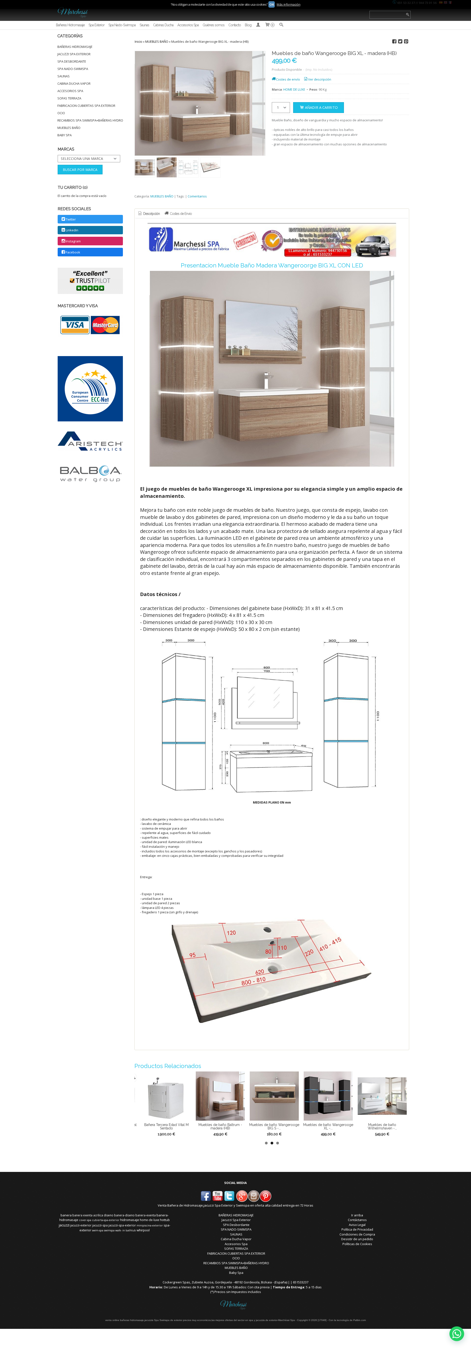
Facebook (73, 252)
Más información (288, 4)
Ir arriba (357, 1215)
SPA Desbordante (71, 61)
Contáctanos (357, 1220)
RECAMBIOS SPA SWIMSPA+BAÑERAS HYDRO (90, 120)
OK (271, 4)
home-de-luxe (149, 1220)
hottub (165, 1220)
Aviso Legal (357, 1225)
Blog (248, 25)
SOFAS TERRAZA (69, 98)
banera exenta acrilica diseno (92, 1215)
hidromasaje (129, 1220)
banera (66, 1215)
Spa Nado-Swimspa (122, 25)
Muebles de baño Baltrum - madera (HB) (180, 1126)
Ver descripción (319, 79)
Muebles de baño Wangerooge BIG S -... (234, 1126)
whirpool (143, 1230)
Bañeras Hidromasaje (70, 25)
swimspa (109, 1230)
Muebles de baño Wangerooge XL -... (288, 1126)
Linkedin (72, 230)
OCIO (61, 113)
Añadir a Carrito (321, 107)
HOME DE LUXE (294, 89)
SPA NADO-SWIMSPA (72, 69)
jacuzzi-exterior (81, 1225)
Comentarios (197, 196)
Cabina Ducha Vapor (74, 83)
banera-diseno (124, 1215)
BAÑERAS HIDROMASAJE (74, 46)
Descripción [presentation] (151, 214)
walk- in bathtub (125, 1230)
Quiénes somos (213, 25)
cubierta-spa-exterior (105, 1220)
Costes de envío (288, 79)
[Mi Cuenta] (258, 25)
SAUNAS (63, 76)
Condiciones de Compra (357, 1234)
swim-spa (97, 1230)
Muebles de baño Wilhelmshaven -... (341, 1126)
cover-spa (85, 1220)
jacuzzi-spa (100, 1225)
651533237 (300, 1282)
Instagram (73, 241)
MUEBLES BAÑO (68, 127)
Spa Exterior (97, 25)
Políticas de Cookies (357, 1244)
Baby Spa (64, 135)
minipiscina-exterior (150, 1225)
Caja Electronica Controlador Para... (396, 1126)
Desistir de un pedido (357, 1239)
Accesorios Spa (188, 25)
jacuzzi (64, 1225)
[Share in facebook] (394, 41)
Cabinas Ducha (163, 25)
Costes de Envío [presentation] (180, 214)
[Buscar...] (281, 25)
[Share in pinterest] (406, 41)
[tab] (148, 213)
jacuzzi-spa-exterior (122, 1225)
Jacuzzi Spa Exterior (74, 54)
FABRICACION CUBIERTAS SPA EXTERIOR (86, 105)
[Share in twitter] (400, 41)
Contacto (234, 25)
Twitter (71, 219)
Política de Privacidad (357, 1229)
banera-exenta (145, 1215)
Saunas (144, 25)
